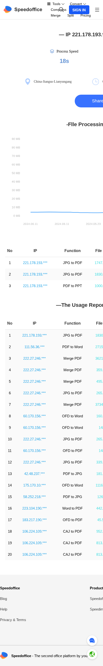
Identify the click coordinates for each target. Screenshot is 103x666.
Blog (3, 599)
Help (3, 609)
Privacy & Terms (13, 620)
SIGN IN (79, 10)
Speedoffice (10, 588)
